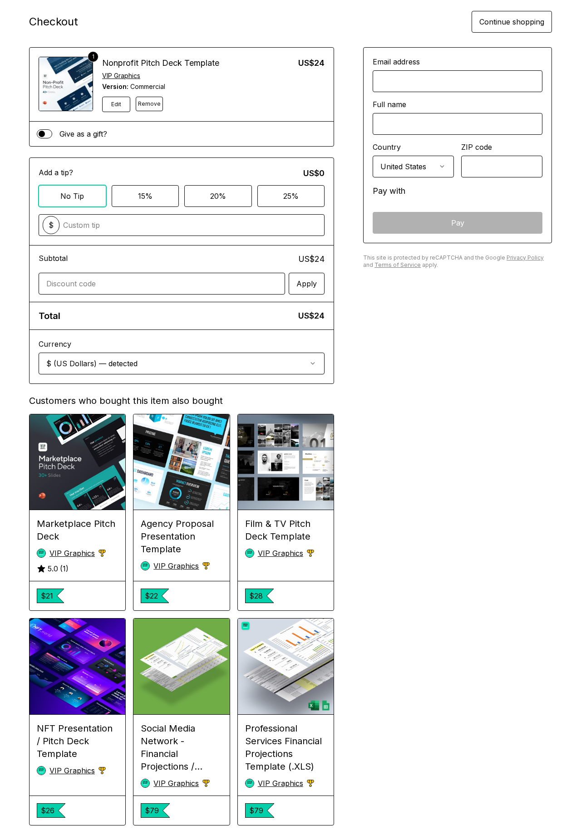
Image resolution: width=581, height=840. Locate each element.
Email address (396, 61)
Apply (306, 283)
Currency (55, 344)
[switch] (44, 133)
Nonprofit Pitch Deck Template (160, 63)
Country (387, 147)
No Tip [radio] (72, 196)
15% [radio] (145, 196)
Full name (389, 104)
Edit (116, 104)
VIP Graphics (121, 75)
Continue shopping (511, 21)
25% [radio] (291, 196)
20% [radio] (218, 196)
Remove (149, 103)
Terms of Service (397, 264)
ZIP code (476, 147)
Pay (457, 222)
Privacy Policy (525, 257)
